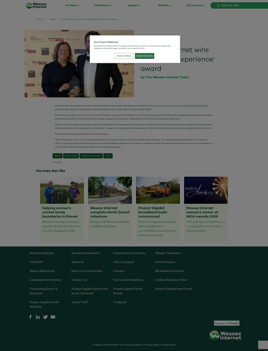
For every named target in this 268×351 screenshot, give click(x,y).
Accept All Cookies (145, 56)
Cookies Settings (124, 56)
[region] (135, 49)
